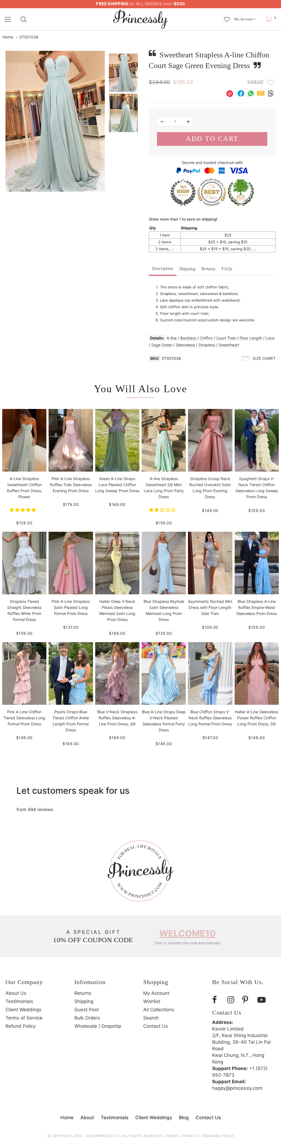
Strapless (206, 344)
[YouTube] (262, 1000)
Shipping (187, 268)
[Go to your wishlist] (226, 17)
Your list (255, 82)
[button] (23, 509)
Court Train (226, 338)
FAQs (226, 268)
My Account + (244, 19)
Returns (208, 268)
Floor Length (251, 338)
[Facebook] (217, 1000)
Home (8, 37)
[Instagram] (232, 1000)
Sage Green (161, 344)
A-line (172, 338)
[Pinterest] (247, 1000)
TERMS (172, 1136)
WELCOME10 (187, 933)
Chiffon (206, 338)
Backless (188, 338)
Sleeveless (185, 344)
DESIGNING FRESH (218, 1136)
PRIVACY (190, 1136)
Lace (270, 338)
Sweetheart (229, 344)
